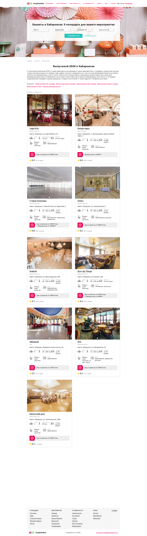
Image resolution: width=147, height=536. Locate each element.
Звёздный (34, 342)
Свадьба (54, 513)
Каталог (37, 61)
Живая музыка (76, 526)
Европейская (97, 515)
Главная (29, 61)
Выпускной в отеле (34, 86)
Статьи (113, 3)
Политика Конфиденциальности (107, 532)
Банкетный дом (37, 414)
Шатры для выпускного (52, 86)
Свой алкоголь (77, 513)
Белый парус (84, 128)
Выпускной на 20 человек (45, 84)
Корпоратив (56, 523)
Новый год (55, 515)
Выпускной (46, 61)
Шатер (32, 523)
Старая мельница (38, 201)
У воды (74, 518)
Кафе (31, 515)
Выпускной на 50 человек (86, 84)
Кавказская (96, 518)
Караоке (75, 521)
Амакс (81, 201)
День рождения (57, 518)
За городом (76, 515)
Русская (95, 513)
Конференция (56, 526)
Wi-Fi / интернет (77, 523)
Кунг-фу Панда (85, 271)
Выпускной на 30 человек (66, 84)
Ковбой (33, 271)
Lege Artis (34, 128)
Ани (79, 342)
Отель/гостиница (35, 518)
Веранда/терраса (35, 521)
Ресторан (33, 513)
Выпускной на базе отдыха (107, 84)
